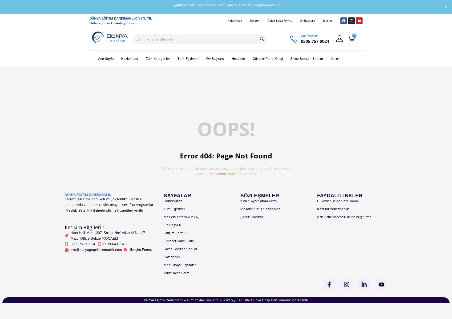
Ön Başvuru (307, 21)
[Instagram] (351, 20)
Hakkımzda (234, 21)
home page (226, 174)
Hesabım (238, 59)
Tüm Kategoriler (158, 59)
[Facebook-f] (329, 284)
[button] (351, 39)
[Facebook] (343, 20)
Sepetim (255, 21)
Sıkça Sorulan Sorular (306, 59)
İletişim (327, 21)
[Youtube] (359, 20)
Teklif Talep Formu (280, 21)
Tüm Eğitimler (188, 59)
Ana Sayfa (106, 59)
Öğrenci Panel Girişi (268, 59)
